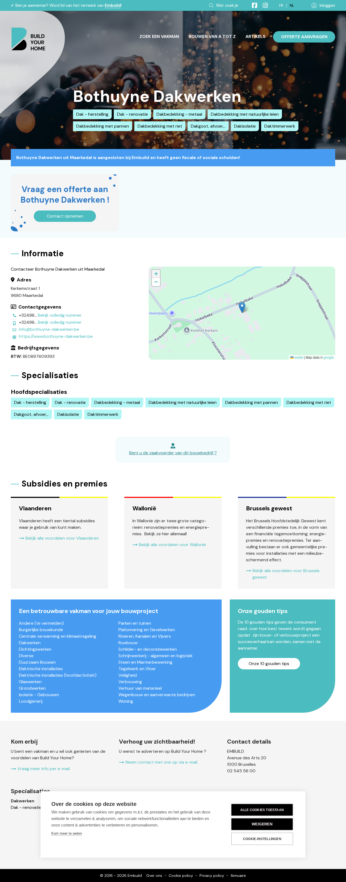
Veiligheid (127, 675)
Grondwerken (32, 688)
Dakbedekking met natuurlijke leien (245, 114)
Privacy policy (211, 875)
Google (329, 357)
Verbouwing (130, 682)
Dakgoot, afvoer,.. (208, 126)
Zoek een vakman (159, 36)
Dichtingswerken (35, 649)
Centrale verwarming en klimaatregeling (57, 636)
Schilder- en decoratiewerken (147, 649)
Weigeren (262, 824)
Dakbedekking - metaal (179, 114)
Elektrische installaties (41, 669)
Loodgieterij (30, 701)
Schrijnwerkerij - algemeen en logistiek (155, 656)
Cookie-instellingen (262, 839)
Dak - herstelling (92, 114)
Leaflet (298, 357)
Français (281, 5)
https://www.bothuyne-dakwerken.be (56, 336)
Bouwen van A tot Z (212, 36)
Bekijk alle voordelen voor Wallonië (172, 544)
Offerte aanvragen (304, 37)
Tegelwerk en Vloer (137, 669)
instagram (263, 5)
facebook (252, 5)
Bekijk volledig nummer (60, 315)
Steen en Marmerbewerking (145, 662)
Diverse (26, 656)
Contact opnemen (65, 216)
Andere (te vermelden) (41, 623)
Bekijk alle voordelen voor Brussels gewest (286, 574)
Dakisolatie (245, 126)
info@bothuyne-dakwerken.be (49, 329)
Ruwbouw (128, 643)
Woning (125, 701)
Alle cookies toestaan (262, 810)
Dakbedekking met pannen (102, 126)
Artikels (255, 36)
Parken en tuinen (134, 623)
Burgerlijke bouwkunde (41, 630)
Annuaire (238, 875)
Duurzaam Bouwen (37, 662)
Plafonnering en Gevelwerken (146, 630)
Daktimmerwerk (279, 126)
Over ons (154, 875)
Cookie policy (181, 875)
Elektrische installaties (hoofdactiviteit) (58, 675)
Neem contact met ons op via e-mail (161, 762)
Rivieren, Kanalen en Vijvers (144, 636)
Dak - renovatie (132, 114)
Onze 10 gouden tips (269, 663)
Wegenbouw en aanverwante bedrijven (156, 695)
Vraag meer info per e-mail (43, 768)
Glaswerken (30, 682)
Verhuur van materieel (140, 688)
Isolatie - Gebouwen (39, 695)
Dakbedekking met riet (160, 126)
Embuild (113, 5)
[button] (242, 307)
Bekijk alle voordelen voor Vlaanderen (62, 538)
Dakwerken (30, 643)
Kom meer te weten (66, 833)
